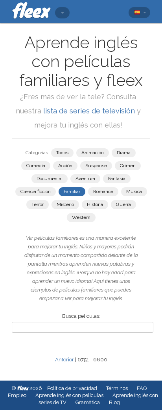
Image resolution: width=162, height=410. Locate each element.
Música (134, 191)
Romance (103, 191)
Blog (114, 402)
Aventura (85, 178)
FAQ (142, 388)
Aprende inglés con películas (69, 395)
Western (81, 217)
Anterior (64, 360)
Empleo (17, 395)
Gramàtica (87, 402)
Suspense (96, 165)
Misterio (65, 204)
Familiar (72, 191)
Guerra (123, 204)
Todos (62, 152)
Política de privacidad (72, 388)
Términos (117, 388)
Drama (124, 152)
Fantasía (116, 178)
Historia (95, 204)
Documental (50, 178)
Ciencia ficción (35, 191)
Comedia (35, 165)
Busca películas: (81, 316)
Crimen (128, 165)
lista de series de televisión (90, 111)
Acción (65, 165)
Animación (92, 152)
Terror (37, 204)
